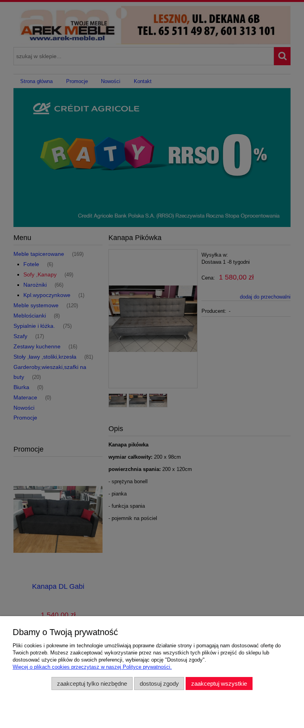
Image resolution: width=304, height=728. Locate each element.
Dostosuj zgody (159, 683)
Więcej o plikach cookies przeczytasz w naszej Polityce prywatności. (92, 667)
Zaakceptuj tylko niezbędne (92, 683)
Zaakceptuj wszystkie (219, 683)
